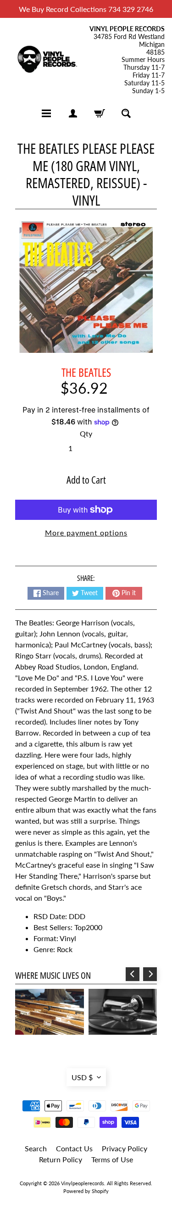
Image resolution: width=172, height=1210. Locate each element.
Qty (86, 433)
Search (36, 1148)
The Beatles (86, 372)
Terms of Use (112, 1159)
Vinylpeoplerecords (82, 1183)
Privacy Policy (124, 1148)
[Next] (150, 974)
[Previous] (132, 974)
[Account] (72, 113)
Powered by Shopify (86, 1191)
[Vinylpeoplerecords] (46, 60)
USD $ (82, 1077)
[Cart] (99, 113)
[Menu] (46, 113)
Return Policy (60, 1159)
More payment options (86, 532)
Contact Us (74, 1148)
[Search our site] (126, 113)
